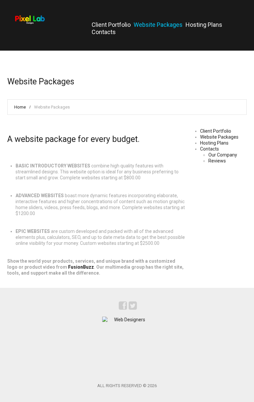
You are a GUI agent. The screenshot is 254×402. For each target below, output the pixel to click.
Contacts (104, 31)
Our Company (222, 154)
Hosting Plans (204, 24)
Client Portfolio (111, 24)
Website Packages (158, 24)
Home (20, 107)
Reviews (217, 160)
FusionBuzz (81, 267)
